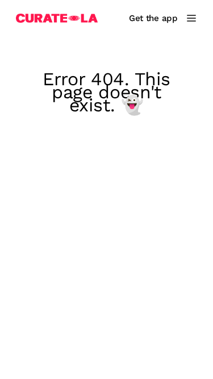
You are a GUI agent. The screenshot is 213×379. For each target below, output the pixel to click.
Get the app (153, 18)
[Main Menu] (191, 18)
